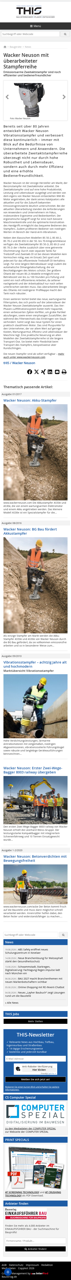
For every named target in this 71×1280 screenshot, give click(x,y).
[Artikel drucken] (64, 372)
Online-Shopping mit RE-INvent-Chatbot (34, 987)
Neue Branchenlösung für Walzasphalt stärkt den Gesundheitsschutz (34, 959)
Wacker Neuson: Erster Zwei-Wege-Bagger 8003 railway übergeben (32, 770)
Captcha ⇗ (48, 1073)
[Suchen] (65, 34)
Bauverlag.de (9, 1276)
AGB (4, 1265)
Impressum (32, 1265)
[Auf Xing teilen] (43, 373)
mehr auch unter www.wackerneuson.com (33, 355)
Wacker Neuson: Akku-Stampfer (30, 400)
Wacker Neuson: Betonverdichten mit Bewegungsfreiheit (35, 858)
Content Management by (16, 1273)
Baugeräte (16, 46)
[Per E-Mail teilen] (57, 372)
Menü (37, 26)
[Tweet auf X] (36, 373)
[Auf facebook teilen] (29, 373)
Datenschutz (16, 1265)
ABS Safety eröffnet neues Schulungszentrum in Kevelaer (26, 951)
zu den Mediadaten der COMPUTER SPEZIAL (30, 1128)
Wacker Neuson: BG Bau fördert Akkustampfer (30, 531)
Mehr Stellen (35, 1021)
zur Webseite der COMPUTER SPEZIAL (26, 1131)
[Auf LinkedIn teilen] (50, 373)
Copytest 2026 (26, 1268)
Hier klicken (39, 1069)
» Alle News (11, 1002)
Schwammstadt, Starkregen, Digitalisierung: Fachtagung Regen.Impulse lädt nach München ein (32, 970)
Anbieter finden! (37, 1249)
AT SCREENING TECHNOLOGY (22, 1192)
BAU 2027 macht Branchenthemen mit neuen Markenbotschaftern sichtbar (33, 980)
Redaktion (47, 1265)
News (28, 46)
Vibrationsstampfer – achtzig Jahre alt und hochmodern (35, 664)
